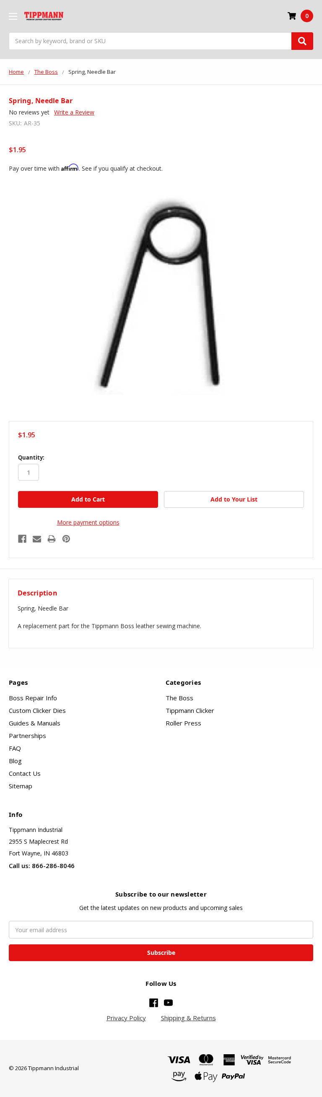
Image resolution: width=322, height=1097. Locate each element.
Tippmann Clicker (190, 710)
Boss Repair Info (33, 698)
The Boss (179, 698)
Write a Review (74, 112)
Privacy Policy (126, 1018)
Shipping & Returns (188, 1018)
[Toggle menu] (12, 16)
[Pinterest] (66, 539)
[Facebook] (22, 539)
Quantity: (31, 457)
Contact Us (25, 773)
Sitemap (20, 786)
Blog (15, 760)
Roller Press (183, 723)
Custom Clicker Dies (37, 710)
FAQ (15, 748)
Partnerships (27, 735)
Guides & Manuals (34, 723)
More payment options (88, 522)
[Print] (51, 539)
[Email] (37, 539)
